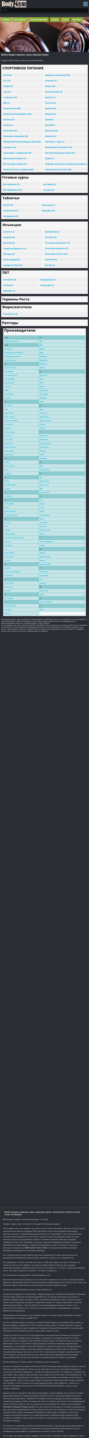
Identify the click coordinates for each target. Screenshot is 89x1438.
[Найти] (85, 10)
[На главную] (14, 4)
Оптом (65, 20)
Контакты (77, 20)
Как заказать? (20, 20)
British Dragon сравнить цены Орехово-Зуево (26, 60)
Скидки (55, 20)
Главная (6, 20)
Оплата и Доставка (39, 20)
